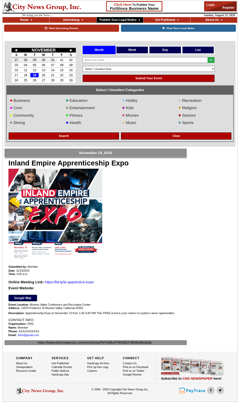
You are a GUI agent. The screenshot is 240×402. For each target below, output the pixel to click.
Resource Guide (26, 370)
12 (34, 70)
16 (71, 70)
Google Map (22, 298)
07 (52, 65)
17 (16, 75)
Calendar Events (62, 367)
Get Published (60, 363)
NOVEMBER (44, 50)
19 (34, 75)
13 (43, 70)
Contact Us (130, 363)
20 (43, 75)
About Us (21, 363)
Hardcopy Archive (98, 363)
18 (25, 75)
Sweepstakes (24, 367)
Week (132, 49)
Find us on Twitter (133, 370)
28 (25, 60)
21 (52, 75)
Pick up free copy (98, 367)
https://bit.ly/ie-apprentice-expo (69, 282)
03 (16, 65)
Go (211, 59)
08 (61, 65)
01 (61, 60)
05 (34, 65)
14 (52, 70)
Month (99, 49)
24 (16, 80)
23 (71, 75)
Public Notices (60, 370)
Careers (92, 370)
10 (16, 70)
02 (71, 60)
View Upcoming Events (63, 28)
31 (52, 60)
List (198, 49)
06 (43, 65)
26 (34, 80)
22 (61, 75)
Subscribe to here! (191, 378)
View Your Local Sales (180, 28)
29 (34, 60)
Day (165, 49)
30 (43, 60)
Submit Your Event (148, 78)
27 (16, 60)
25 (25, 80)
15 (61, 70)
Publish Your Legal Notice (118, 19)
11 (25, 70)
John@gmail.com (28, 335)
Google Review (132, 374)
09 (71, 65)
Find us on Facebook (135, 367)
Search (64, 136)
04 (25, 65)
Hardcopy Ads (60, 374)
